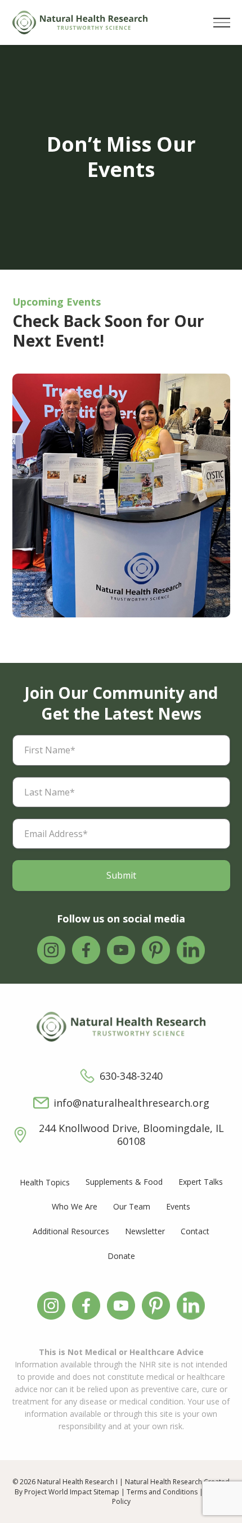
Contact (195, 1231)
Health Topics (45, 1182)
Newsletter (145, 1231)
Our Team (131, 1206)
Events (178, 1206)
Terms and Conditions (162, 1492)
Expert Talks (200, 1181)
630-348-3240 (131, 1076)
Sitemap (106, 1492)
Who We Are (74, 1206)
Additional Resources (71, 1231)
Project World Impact (58, 1492)
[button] (221, 23)
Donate (121, 1256)
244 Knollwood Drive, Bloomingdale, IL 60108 (131, 1135)
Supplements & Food (124, 1181)
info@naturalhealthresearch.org (131, 1103)
